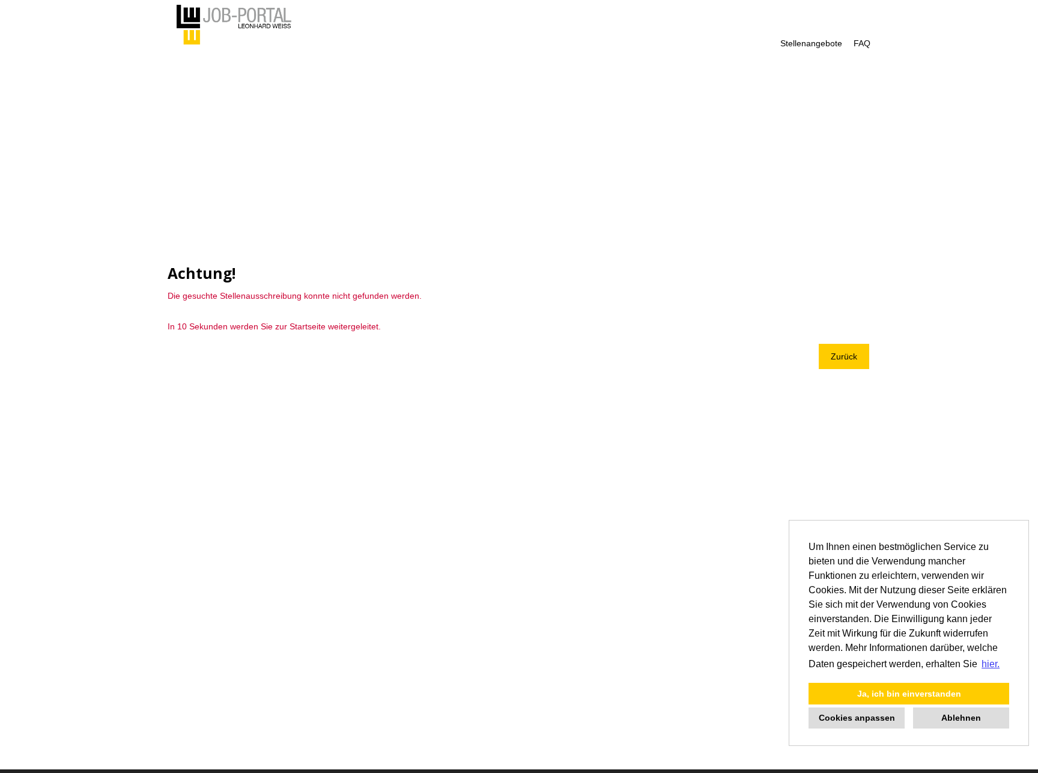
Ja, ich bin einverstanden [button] (909, 693)
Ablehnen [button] (961, 718)
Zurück (844, 356)
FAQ (862, 43)
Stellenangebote (811, 43)
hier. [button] (991, 664)
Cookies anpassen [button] (857, 718)
